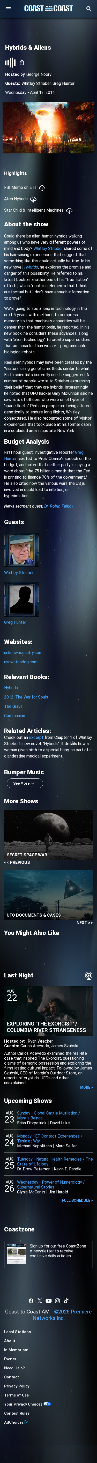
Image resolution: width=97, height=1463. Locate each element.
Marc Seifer (66, 1145)
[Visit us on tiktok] (66, 1301)
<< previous (17, 862)
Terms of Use (16, 1395)
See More (21, 783)
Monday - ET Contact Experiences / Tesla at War (50, 1138)
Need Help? (14, 1368)
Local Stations (17, 1332)
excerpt (36, 737)
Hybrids (11, 687)
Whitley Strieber (36, 83)
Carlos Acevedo (34, 1045)
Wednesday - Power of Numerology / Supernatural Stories (51, 1185)
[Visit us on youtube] (49, 1301)
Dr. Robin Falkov (58, 506)
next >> (85, 922)
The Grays (13, 706)
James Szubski (64, 1045)
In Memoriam (16, 1350)
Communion (14, 715)
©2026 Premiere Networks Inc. (62, 1315)
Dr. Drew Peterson (33, 1169)
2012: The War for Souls (26, 697)
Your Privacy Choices (23, 1404)
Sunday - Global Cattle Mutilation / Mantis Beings (48, 1115)
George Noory (38, 74)
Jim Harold (58, 1192)
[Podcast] (89, 976)
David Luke (60, 1122)
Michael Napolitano (34, 1145)
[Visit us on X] (40, 1301)
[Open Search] (89, 9)
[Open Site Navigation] (8, 9)
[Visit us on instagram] (57, 1301)
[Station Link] (48, 9)
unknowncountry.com (23, 652)
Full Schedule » (77, 1200)
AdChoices (14, 1422)
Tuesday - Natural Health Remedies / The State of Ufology (55, 1162)
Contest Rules (16, 1413)
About (9, 1341)
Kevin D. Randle (67, 1169)
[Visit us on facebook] (31, 1301)
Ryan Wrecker (40, 1041)
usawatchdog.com (21, 661)
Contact (11, 1377)
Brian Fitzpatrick (32, 1122)
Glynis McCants (31, 1192)
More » (86, 1087)
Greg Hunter (63, 83)
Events (10, 1359)
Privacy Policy (16, 1386)
